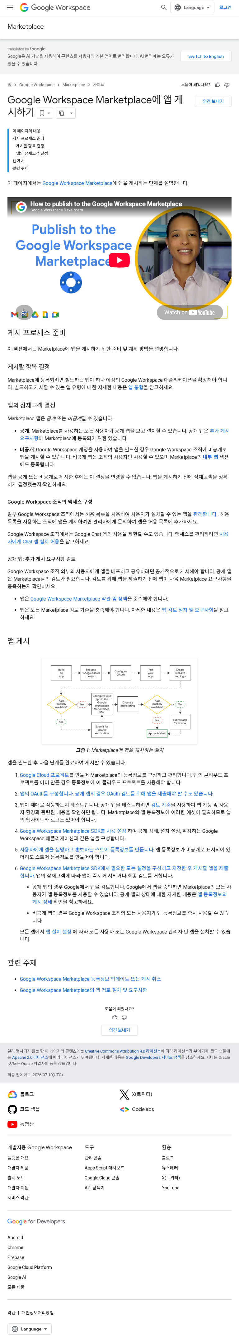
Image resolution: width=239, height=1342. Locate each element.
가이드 (98, 84)
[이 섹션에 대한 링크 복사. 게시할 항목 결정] (56, 367)
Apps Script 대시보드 (104, 1167)
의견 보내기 (213, 101)
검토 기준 (161, 805)
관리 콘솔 (93, 1157)
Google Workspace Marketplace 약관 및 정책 (78, 599)
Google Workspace (36, 84)
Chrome (15, 1247)
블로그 (168, 1157)
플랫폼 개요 (18, 1157)
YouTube (171, 1187)
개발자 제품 (18, 1167)
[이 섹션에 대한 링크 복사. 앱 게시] (36, 642)
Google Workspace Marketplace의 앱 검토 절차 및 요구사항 (83, 990)
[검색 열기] (164, 7)
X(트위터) (171, 1177)
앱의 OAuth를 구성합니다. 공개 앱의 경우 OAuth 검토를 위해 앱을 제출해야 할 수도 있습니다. (116, 794)
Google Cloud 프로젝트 (44, 775)
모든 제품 (16, 1287)
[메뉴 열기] (10, 7)
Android (15, 1237)
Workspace (73, 7)
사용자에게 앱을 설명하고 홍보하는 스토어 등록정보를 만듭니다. (87, 850)
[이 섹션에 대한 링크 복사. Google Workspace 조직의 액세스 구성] (98, 502)
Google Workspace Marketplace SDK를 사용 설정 (73, 831)
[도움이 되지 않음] (227, 85)
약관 (11, 1312)
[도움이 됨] (217, 85)
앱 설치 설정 (59, 932)
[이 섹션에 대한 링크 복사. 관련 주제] (43, 963)
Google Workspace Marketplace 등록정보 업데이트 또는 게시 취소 (90, 979)
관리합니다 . (206, 514)
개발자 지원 (18, 1187)
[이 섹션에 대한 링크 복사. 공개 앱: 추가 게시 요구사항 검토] (82, 559)
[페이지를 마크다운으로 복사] (61, 113)
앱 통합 (135, 387)
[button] (119, 702)
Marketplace (25, 27)
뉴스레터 (170, 1167)
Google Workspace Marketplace (77, 183)
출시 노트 (16, 1177)
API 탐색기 (95, 1187)
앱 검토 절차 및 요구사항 (187, 610)
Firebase (15, 1257)
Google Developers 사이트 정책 (153, 1057)
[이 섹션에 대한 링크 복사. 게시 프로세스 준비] (72, 333)
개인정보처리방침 (37, 1312)
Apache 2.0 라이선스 (30, 1057)
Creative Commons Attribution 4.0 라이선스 (123, 1051)
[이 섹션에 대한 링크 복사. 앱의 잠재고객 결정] (61, 406)
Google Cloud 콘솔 (102, 1177)
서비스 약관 (18, 1197)
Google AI (16, 1277)
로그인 (225, 7)
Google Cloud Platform (29, 1267)
